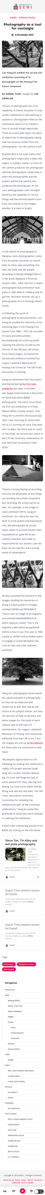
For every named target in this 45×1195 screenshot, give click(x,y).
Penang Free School (26, 964)
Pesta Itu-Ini (10, 990)
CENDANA (9, 1103)
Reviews (11, 1043)
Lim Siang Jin (9, 964)
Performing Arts (17, 1033)
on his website (35, 742)
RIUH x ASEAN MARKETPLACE (20, 1119)
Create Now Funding (16, 1081)
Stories (11, 1022)
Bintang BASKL (14, 1000)
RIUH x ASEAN (10, 1114)
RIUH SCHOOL (14, 1151)
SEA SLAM (12, 1130)
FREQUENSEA (13, 1124)
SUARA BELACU (14, 1141)
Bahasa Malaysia (15, 1011)
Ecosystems (13, 1092)
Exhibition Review (27, 17)
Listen (7, 1054)
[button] (39, 1191)
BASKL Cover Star (15, 1006)
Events (10, 1097)
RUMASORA (13, 1146)
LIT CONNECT (14, 1157)
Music (13, 1027)
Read (7, 995)
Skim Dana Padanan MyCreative (21, 1070)
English (13, 17)
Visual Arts (15, 1038)
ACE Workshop (14, 1108)
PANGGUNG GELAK (16, 1135)
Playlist (11, 1060)
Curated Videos (14, 1076)
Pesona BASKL (14, 1049)
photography (9, 969)
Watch (7, 1065)
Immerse (8, 1087)
